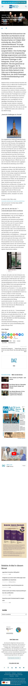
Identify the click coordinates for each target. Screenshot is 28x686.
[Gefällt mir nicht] (6, 28)
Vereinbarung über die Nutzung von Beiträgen (13, 674)
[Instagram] (17, 334)
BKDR (10, 340)
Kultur (11, 9)
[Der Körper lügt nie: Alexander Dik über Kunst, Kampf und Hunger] (5, 386)
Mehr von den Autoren (17, 374)
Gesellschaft (6, 9)
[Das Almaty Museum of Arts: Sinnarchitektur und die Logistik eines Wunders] (5, 393)
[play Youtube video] (14, 454)
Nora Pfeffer (4, 342)
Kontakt (16, 676)
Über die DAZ (7, 673)
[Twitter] (5, 334)
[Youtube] (23, 667)
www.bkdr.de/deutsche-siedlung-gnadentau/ (12, 201)
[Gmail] (8, 337)
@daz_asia (9, 464)
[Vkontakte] (19, 334)
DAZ (2, 23)
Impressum (19, 673)
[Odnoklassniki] (14, 334)
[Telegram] (22, 334)
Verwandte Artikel (5, 374)
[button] (2, 6)
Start (2, 9)
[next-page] (5, 398)
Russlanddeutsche (11, 342)
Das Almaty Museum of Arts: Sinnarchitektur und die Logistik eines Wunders (17, 393)
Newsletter (12, 676)
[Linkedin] (8, 334)
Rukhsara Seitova (12, 581)
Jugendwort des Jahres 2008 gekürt (10, 572)
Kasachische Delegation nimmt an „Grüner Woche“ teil (7, 350)
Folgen (23, 465)
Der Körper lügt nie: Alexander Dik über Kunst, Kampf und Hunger (17, 386)
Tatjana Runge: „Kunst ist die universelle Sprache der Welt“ (20, 350)
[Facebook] (3, 334)
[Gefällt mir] (2, 28)
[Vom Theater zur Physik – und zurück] (5, 379)
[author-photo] (14, 363)
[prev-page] (2, 398)
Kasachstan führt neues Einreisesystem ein (12, 585)
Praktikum (14, 673)
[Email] (3, 337)
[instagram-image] (14, 481)
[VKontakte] (19, 667)
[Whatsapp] (11, 334)
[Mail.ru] (5, 337)
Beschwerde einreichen (14, 658)
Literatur (18, 340)
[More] (11, 337)
